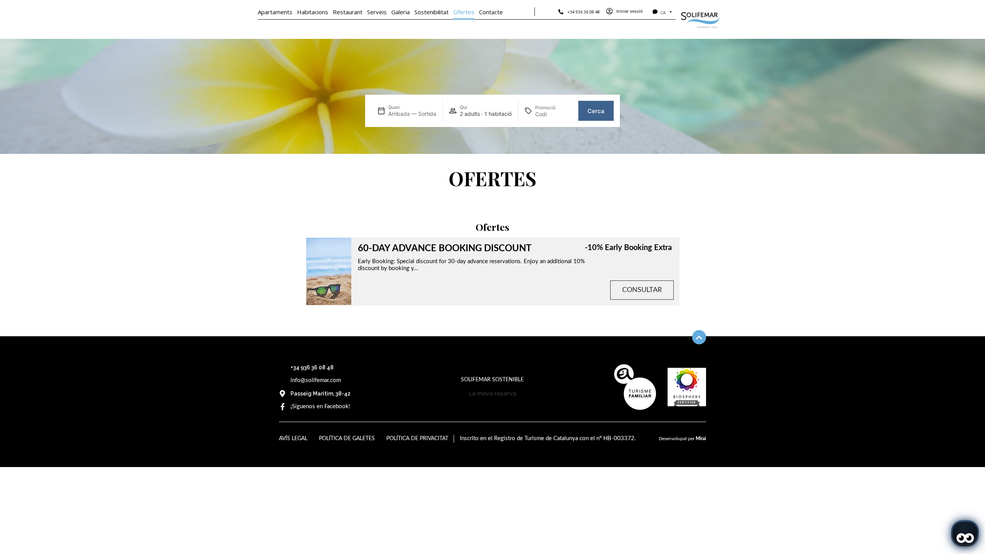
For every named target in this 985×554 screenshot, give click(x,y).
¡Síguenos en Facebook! (320, 406)
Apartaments (275, 12)
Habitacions (312, 12)
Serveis (377, 12)
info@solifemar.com (315, 380)
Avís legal (293, 438)
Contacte (491, 12)
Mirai (701, 438)
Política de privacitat (417, 438)
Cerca (596, 111)
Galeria (400, 12)
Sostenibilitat (431, 12)
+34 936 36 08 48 (583, 12)
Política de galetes (347, 438)
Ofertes (463, 12)
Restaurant (347, 12)
